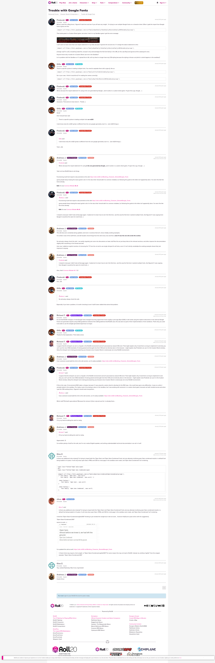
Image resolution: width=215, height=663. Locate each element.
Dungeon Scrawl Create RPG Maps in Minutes (137, 617)
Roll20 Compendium (59, 626)
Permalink (59, 22)
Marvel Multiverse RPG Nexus (99, 626)
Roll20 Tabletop (57, 620)
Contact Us (99, 604)
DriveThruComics (58, 633)
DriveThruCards (57, 637)
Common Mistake (71, 186)
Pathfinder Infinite (134, 628)
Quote (65, 22)
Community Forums (53, 14)
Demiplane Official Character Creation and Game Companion (105, 617)
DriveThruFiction (58, 635)
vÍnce (59, 499)
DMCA (94, 604)
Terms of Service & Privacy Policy (84, 604)
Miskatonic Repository (135, 632)
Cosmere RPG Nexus (97, 628)
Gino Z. (60, 454)
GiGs (59, 64)
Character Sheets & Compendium (69, 14)
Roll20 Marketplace (58, 624)
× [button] (203, 658)
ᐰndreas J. (62, 198)
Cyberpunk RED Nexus (97, 630)
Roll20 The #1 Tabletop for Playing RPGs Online (64, 617)
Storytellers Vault (134, 634)
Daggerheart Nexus (96, 622)
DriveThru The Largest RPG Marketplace (61, 630)
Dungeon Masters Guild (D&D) (138, 626)
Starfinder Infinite (134, 630)
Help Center (105, 604)
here (180, 658)
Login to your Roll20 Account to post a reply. (77, 596)
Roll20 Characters (58, 622)
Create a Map (133, 620)
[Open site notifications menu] (157, 3)
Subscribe (139, 3)
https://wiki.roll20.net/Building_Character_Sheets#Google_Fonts (109, 177)
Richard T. (61, 315)
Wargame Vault (57, 639)
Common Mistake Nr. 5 (70, 270)
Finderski (61, 20)
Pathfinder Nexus (96, 620)
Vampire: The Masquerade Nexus (101, 624)
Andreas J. (61, 157)
